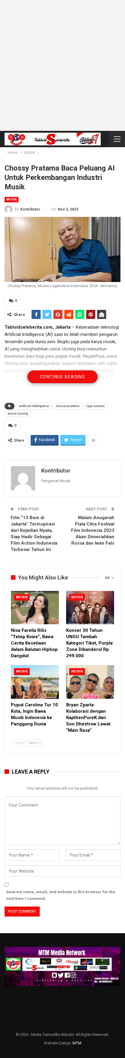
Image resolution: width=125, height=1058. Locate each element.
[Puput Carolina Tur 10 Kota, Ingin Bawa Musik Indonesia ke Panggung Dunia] (35, 682)
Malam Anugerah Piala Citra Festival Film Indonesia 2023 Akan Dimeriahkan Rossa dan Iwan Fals (92, 530)
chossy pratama (67, 406)
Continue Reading (62, 376)
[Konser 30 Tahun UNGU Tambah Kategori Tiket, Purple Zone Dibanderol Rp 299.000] (90, 608)
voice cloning (18, 413)
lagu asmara (95, 406)
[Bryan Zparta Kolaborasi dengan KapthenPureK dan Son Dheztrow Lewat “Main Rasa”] (90, 682)
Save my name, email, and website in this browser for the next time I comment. (60, 895)
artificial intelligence (34, 406)
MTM (77, 1043)
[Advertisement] (62, 65)
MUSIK (11, 199)
